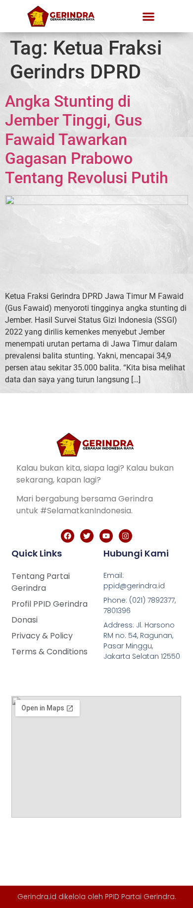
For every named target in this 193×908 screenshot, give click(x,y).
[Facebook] (67, 536)
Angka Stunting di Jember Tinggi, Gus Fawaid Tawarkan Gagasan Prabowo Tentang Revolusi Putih (86, 139)
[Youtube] (106, 536)
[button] (148, 16)
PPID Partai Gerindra (140, 897)
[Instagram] (125, 536)
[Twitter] (87, 536)
